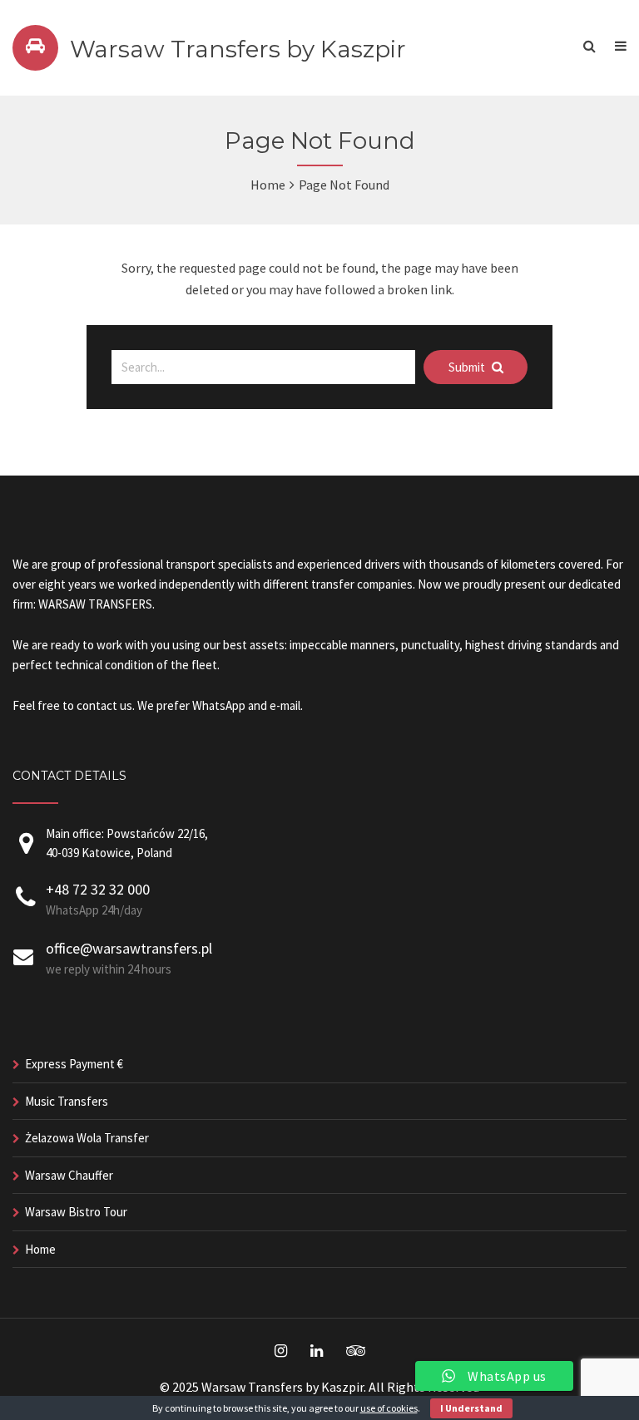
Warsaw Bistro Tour (76, 1212)
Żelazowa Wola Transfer (87, 1138)
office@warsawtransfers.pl (129, 948)
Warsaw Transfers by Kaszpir (238, 49)
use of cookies (389, 1408)
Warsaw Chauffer (69, 1175)
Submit (468, 367)
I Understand (471, 1408)
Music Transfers (66, 1101)
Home (267, 184)
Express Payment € (74, 1064)
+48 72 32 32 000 (98, 889)
